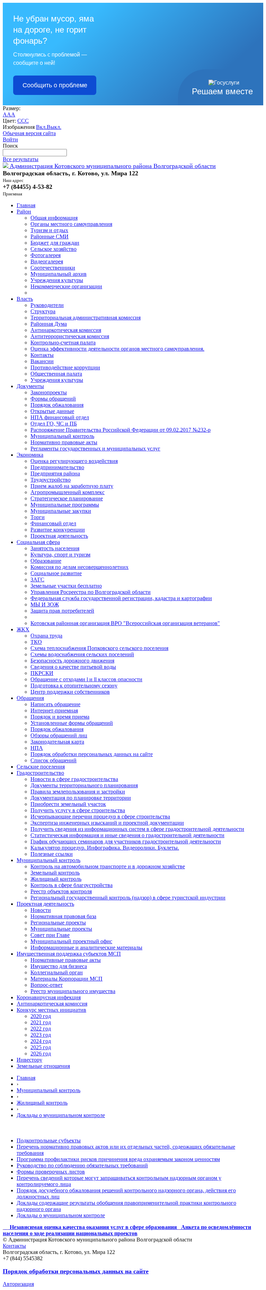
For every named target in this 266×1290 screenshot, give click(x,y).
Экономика (30, 455)
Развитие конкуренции (57, 530)
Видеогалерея (46, 261)
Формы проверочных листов (51, 1172)
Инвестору (29, 1060)
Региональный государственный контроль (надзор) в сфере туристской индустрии (127, 898)
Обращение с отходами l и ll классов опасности (86, 679)
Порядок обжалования (56, 405)
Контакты (42, 355)
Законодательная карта (57, 742)
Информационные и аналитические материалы (86, 947)
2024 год (40, 1041)
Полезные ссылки (51, 854)
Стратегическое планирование (66, 498)
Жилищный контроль (55, 879)
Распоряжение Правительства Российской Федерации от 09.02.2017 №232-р (120, 430)
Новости (40, 910)
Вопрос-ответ (46, 985)
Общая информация (54, 218)
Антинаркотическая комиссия (65, 330)
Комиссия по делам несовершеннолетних (79, 567)
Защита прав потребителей (62, 611)
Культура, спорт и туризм (60, 555)
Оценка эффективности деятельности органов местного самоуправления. (117, 349)
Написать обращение (55, 704)
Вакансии (42, 361)
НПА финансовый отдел (59, 417)
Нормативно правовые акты (63, 442)
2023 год (40, 1035)
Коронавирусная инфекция (49, 997)
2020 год (40, 1016)
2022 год (40, 1029)
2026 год (40, 1053)
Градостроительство (40, 773)
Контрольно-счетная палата (63, 342)
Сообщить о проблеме (55, 85)
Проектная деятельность (59, 536)
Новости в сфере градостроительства (74, 779)
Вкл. (41, 127)
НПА (36, 748)
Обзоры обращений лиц (58, 735)
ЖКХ (23, 629)
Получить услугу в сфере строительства (77, 810)
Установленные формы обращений (71, 723)
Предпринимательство (57, 467)
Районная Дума (48, 324)
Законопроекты (48, 392)
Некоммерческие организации (66, 286)
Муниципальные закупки (60, 511)
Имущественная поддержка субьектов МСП (69, 954)
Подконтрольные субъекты (49, 1140)
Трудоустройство (50, 480)
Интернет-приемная (54, 710)
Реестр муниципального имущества (72, 991)
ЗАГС (37, 579)
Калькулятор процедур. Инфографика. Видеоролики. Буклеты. (104, 848)
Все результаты (20, 159)
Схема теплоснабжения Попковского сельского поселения (99, 648)
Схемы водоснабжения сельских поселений (82, 654)
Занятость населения (54, 548)
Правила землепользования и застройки (77, 792)
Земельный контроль (55, 873)
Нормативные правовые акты (65, 960)
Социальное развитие (56, 573)
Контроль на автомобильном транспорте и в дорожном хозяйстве (107, 866)
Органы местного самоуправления (71, 224)
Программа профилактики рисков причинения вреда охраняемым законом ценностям (118, 1159)
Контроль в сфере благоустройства (71, 885)
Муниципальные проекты (61, 929)
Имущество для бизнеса (58, 966)
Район (24, 211)
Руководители (47, 305)
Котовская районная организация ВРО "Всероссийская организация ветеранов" (125, 623)
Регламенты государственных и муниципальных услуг (95, 448)
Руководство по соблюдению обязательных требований (82, 1165)
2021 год (40, 1022)
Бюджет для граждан (54, 243)
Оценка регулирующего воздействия (74, 461)
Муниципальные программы (64, 505)
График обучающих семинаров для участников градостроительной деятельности (125, 841)
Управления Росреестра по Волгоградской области (90, 592)
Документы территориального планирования (84, 785)
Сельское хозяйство (53, 249)
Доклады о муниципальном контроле (61, 1115)
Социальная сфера (38, 542)
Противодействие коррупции (65, 367)
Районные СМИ (49, 236)
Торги (37, 517)
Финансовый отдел (53, 523)
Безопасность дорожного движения (72, 661)
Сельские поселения (41, 767)
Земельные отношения (43, 1066)
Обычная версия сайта (29, 133)
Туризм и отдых (49, 230)
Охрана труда (46, 636)
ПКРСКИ (41, 673)
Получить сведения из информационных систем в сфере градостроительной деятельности (137, 829)
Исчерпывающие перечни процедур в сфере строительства (100, 816)
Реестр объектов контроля (61, 891)
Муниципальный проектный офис (71, 941)
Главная (26, 205)
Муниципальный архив (58, 274)
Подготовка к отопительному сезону (73, 685)
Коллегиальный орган (56, 972)
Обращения (30, 698)
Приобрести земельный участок (68, 804)
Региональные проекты (58, 922)
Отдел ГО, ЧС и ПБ (53, 424)
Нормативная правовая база (63, 916)
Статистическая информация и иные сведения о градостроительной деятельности (127, 835)
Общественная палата (56, 374)
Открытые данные (52, 411)
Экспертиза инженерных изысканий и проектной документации (107, 823)
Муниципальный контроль (62, 436)
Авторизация (18, 1284)
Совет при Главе (50, 935)
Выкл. (54, 127)
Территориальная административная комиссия (85, 318)
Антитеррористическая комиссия (69, 336)
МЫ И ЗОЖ (44, 604)
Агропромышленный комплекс (67, 492)
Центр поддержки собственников (70, 692)
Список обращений (53, 760)
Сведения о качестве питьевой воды (73, 667)
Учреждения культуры (56, 280)
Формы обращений (53, 399)
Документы (30, 386)
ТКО (36, 642)
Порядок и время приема (59, 717)
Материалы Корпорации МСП (66, 979)
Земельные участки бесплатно (66, 586)
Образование (45, 561)
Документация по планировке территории (80, 798)
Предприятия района (55, 473)
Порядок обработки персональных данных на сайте (91, 754)
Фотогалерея (45, 255)
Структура (42, 311)
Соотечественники (52, 268)
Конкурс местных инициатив (51, 1010)
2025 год (40, 1047)
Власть (25, 299)
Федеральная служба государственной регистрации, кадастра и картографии (121, 598)
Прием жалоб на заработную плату (71, 486)
